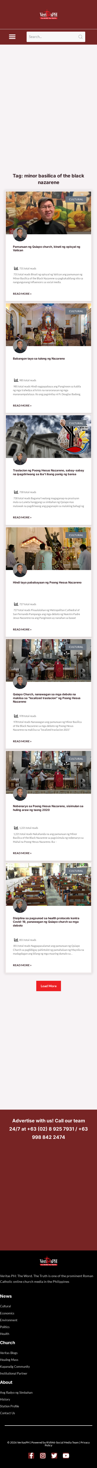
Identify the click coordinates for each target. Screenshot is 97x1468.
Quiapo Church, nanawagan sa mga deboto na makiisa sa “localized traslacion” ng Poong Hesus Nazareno (47, 697)
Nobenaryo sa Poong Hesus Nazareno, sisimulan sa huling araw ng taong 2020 (48, 808)
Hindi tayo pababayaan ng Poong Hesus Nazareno (47, 582)
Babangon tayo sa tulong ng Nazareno (39, 358)
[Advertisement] (48, 119)
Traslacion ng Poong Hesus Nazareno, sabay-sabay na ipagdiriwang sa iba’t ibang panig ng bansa (48, 472)
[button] (12, 37)
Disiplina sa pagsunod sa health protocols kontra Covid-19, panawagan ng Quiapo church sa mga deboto (46, 921)
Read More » (22, 293)
